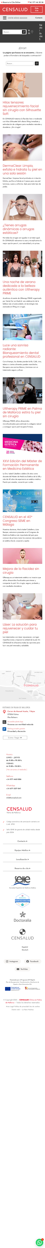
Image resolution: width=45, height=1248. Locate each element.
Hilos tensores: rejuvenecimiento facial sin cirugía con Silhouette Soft (22, 108)
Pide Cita (36, 9)
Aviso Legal (10, 1006)
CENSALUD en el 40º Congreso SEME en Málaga (17, 520)
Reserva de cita (21, 868)
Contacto (38, 17)
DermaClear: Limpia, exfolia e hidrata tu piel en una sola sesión (22, 169)
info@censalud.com (13, 797)
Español (40, 28)
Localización (21, 859)
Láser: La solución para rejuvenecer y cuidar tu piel (20, 628)
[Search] (37, 63)
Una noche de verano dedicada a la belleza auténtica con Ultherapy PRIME (21, 287)
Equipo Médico (21, 850)
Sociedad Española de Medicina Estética (22, 888)
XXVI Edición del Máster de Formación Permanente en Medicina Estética (22, 465)
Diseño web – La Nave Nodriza (23, 1009)
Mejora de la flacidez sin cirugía (21, 571)
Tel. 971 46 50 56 (36, 2)
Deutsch (40, 36)
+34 (13, 779)
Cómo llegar (14, 737)
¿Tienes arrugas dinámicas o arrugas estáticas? (18, 229)
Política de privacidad (21, 1006)
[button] (39, 1242)
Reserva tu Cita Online (11, 2)
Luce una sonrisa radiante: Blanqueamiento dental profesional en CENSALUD (21, 351)
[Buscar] (24, 32)
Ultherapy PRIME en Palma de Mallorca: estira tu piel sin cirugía (22, 412)
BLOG (29, 31)
